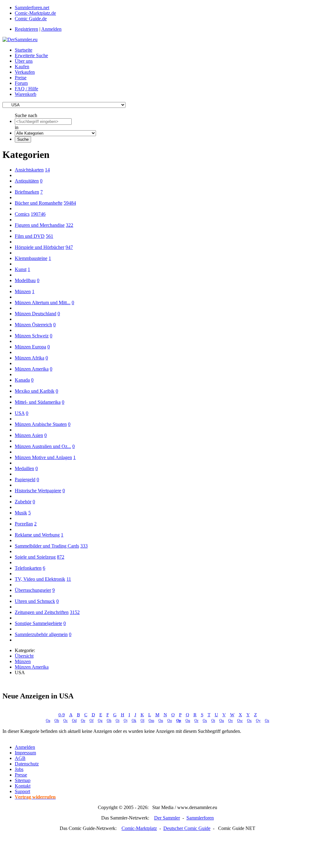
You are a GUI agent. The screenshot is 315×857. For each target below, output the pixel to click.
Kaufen (22, 66)
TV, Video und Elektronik (40, 579)
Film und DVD (30, 236)
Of (92, 720)
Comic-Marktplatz (139, 828)
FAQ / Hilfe (26, 88)
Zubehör (23, 501)
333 (84, 545)
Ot (213, 720)
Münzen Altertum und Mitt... (42, 302)
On (160, 720)
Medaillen (24, 468)
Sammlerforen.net (32, 7)
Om (151, 720)
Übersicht (24, 655)
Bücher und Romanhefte (38, 203)
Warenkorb (25, 94)
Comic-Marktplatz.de (35, 13)
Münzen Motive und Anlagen (43, 457)
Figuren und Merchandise (40, 225)
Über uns (24, 61)
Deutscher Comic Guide (186, 828)
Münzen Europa (30, 346)
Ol (142, 720)
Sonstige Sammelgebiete (38, 623)
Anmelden (51, 29)
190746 (38, 214)
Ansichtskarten (29, 169)
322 (69, 225)
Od (74, 720)
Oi (117, 720)
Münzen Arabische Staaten (41, 424)
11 (68, 579)
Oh (109, 720)
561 (49, 236)
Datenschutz (27, 763)
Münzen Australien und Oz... (43, 446)
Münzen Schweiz (32, 335)
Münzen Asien (29, 435)
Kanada (22, 380)
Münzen (23, 291)
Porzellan (24, 523)
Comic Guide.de (31, 18)
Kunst (20, 269)
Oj (125, 720)
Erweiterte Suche (31, 55)
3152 (75, 612)
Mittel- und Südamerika (38, 402)
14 (47, 169)
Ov (230, 720)
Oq (187, 720)
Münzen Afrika (29, 357)
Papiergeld (25, 479)
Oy (258, 720)
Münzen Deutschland (35, 313)
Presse (21, 774)
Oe (83, 720)
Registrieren (26, 29)
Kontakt (22, 785)
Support (22, 791)
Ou (221, 720)
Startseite (23, 50)
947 (69, 247)
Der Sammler (167, 817)
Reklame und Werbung (37, 534)
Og (100, 720)
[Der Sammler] (20, 39)
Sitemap (22, 780)
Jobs (19, 769)
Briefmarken (27, 192)
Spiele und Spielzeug (35, 557)
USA (20, 413)
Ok (134, 720)
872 (60, 557)
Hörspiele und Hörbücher (39, 247)
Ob (56, 720)
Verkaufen (25, 72)
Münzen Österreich (33, 324)
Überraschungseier (33, 590)
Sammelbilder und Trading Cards (47, 545)
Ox (249, 720)
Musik (21, 512)
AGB (20, 758)
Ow (240, 720)
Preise (20, 77)
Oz (267, 720)
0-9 (61, 714)
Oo (169, 720)
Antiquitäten (27, 180)
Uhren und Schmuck (35, 601)
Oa (48, 720)
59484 (70, 203)
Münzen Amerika (32, 368)
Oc (65, 720)
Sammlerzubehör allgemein (41, 634)
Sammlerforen (200, 817)
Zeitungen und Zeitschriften (42, 612)
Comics (22, 214)
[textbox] (43, 121)
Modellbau (25, 280)
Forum (21, 83)
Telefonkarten (28, 568)
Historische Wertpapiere (38, 490)
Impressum (25, 752)
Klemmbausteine (31, 258)
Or (196, 720)
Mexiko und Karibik (34, 391)
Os (205, 720)
